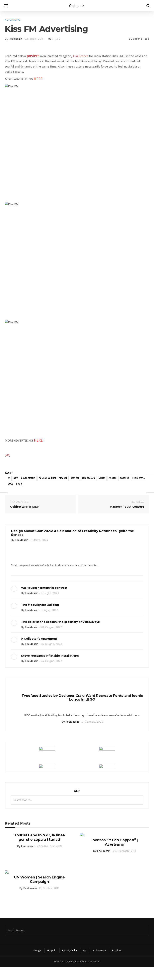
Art (84, 950)
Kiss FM (75, 478)
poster (113, 478)
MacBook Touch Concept (127, 504)
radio (9, 484)
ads (8, 478)
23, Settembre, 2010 (49, 846)
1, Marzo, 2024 (39, 539)
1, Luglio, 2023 (49, 610)
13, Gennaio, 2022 (87, 721)
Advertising (12, 19)
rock (19, 484)
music (101, 478)
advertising (28, 478)
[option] (77, 704)
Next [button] (143, 685)
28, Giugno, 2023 (51, 627)
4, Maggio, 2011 (33, 38)
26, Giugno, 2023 (51, 643)
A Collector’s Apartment (39, 638)
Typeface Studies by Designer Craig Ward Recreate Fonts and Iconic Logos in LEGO (77, 697)
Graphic (51, 950)
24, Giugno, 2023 (51, 660)
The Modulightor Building (40, 605)
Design (37, 950)
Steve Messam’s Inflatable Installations (50, 655)
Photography (69, 950)
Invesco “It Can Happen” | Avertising (114, 842)
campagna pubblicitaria (53, 478)
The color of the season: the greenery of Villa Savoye (60, 622)
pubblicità (138, 478)
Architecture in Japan (25, 504)
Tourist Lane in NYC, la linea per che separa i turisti (39, 837)
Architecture (99, 950)
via (7, 455)
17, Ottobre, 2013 (49, 888)
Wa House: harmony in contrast (44, 588)
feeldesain (15, 38)
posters (124, 478)
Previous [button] (11, 685)
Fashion (116, 950)
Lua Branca (80, 56)
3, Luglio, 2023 (50, 593)
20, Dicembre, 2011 (124, 850)
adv (16, 478)
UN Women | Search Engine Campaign (39, 879)
